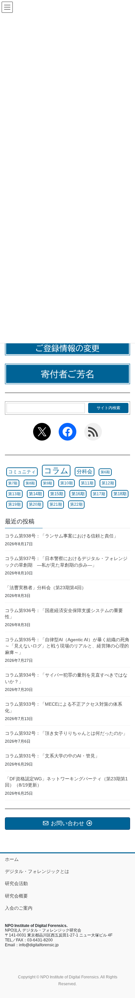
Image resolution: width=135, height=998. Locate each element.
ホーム (12, 859)
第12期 (108, 483)
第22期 (76, 504)
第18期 (119, 494)
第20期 (35, 504)
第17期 (99, 494)
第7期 (12, 483)
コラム (56, 470)
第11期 (87, 483)
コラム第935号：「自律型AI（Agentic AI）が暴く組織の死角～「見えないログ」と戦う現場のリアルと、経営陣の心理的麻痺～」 (67, 646)
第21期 (55, 504)
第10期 (66, 483)
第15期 (56, 493)
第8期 (30, 483)
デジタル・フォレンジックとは (37, 871)
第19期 (14, 504)
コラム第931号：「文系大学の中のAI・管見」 (52, 755)
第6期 (105, 472)
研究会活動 (16, 883)
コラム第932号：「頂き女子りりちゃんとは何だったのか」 (66, 733)
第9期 (47, 483)
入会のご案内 (18, 908)
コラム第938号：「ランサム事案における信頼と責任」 (61, 535)
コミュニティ (22, 471)
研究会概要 (16, 895)
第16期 (78, 493)
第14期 (35, 494)
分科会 (84, 471)
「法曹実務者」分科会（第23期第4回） (45, 587)
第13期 (14, 494)
